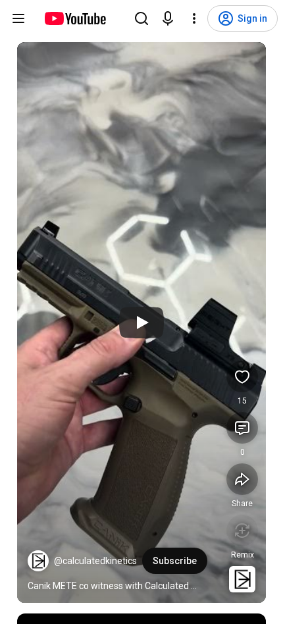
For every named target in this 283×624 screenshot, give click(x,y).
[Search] (141, 18)
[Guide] (18, 18)
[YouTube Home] (74, 18)
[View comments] (242, 428)
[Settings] (194, 18)
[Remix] (242, 530)
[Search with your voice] (168, 18)
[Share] (242, 479)
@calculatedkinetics (95, 561)
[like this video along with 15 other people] (242, 376)
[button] (38, 560)
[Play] (141, 322)
